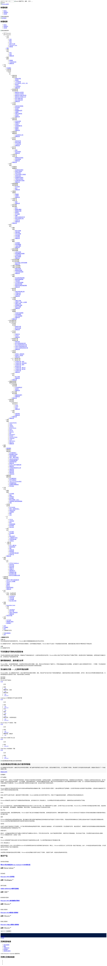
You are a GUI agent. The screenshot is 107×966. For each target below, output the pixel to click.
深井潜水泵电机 (19, 106)
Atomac (11, 425)
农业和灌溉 (12, 524)
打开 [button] (2, 681)
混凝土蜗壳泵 (18, 113)
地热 (10, 502)
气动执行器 (18, 370)
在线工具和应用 (13, 612)
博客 (7, 48)
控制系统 (17, 413)
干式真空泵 (18, 144)
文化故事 (11, 599)
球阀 (13, 229)
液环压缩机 (18, 142)
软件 (13, 375)
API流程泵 (18, 86)
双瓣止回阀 (18, 300)
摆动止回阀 (18, 306)
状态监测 (11, 566)
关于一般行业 (12, 545)
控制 (13, 412)
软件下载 (11, 611)
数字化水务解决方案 (14, 575)
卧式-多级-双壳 (19, 100)
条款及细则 (6, 944)
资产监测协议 (12, 480)
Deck (16, 407)
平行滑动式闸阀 (19, 282)
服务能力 (8, 451)
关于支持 (8, 620)
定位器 (14, 325)
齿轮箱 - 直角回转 (19, 354)
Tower (16, 406)
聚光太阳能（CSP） (14, 499)
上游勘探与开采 (13, 537)
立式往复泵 (18, 121)
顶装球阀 (17, 232)
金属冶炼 (11, 550)
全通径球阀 (18, 255)
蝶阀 (13, 241)
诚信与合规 (12, 43)
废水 (10, 522)
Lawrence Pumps (13, 437)
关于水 (11, 519)
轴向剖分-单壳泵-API (20, 96)
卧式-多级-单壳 (19, 98)
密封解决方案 (12, 572)
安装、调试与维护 (14, 457)
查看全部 (11, 55)
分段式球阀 (18, 252)
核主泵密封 (18, 151)
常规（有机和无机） (14, 508)
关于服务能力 (12, 452)
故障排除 (11, 470)
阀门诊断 (17, 376)
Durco (10, 429)
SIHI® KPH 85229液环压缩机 (10, 888)
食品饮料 (11, 551)
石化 (10, 515)
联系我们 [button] (3, 936)
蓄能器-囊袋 (18, 209)
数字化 (8, 586)
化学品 (8, 505)
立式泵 (14, 104)
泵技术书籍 (9, 615)
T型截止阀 (18, 294)
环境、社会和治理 (11, 593)
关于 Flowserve (7, 34)
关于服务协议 (12, 478)
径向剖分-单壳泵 (19, 93)
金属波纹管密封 (19, 177)
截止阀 (14, 290)
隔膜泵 (17, 128)
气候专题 (11, 597)
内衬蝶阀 (17, 243)
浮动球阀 (17, 236)
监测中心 (11, 569)
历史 (10, 39)
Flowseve (11, 431)
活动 (7, 51)
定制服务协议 (12, 483)
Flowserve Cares (13, 45)
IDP (10, 433)
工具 (7, 608)
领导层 (11, 46)
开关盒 (14, 332)
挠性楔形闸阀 (18, 284)
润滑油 (14, 192)
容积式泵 (14, 119)
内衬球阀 (17, 235)
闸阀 (13, 276)
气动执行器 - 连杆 (19, 361)
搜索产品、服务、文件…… (26, 1)
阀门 (10, 226)
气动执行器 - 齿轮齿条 (21, 363)
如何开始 (11, 564)
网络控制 (17, 341)
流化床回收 (18, 159)
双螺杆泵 (17, 122)
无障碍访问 (6, 947)
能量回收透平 (18, 395)
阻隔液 (17, 194)
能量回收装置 (12, 382)
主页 (4, 625)
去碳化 (8, 584)
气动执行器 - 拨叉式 (20, 367)
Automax (11, 426)
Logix (10, 439)
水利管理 (11, 521)
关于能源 (11, 493)
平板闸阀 (17, 281)
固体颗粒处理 (18, 110)
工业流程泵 (18, 81)
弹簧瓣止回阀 (18, 305)
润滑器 (17, 195)
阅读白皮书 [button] (4, 772)
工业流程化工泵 (19, 135)
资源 (4, 603)
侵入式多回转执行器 (20, 343)
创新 (4, 559)
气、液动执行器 (16, 360)
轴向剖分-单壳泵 (19, 92)
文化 (10, 42)
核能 (10, 495)
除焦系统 (11, 401)
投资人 (5, 10)
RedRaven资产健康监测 (15, 464)
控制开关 (17, 334)
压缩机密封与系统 (19, 180)
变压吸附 (11, 533)
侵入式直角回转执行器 (21, 344)
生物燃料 (11, 512)
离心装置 (14, 393)
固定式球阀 (18, 230)
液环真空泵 (18, 141)
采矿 (10, 548)
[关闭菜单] (3, 18)
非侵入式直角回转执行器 (21, 347)
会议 (10, 54)
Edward (11, 430)
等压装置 (14, 385)
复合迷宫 (17, 186)
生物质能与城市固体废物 (15, 501)
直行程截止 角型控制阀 (21, 262)
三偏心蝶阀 (18, 246)
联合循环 (11, 498)
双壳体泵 (17, 107)
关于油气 (11, 531)
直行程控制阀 (15, 261)
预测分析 (11, 463)
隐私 (4, 946)
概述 (10, 40)
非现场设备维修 (13, 460)
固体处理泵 (18, 78)
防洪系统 (11, 525)
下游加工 (11, 540)
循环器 (17, 212)
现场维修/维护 (13, 461)
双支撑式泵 (15, 90)
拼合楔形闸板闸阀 (19, 277)
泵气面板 (17, 214)
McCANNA (12, 441)
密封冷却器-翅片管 (20, 217)
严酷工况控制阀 (16, 267)
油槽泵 (17, 112)
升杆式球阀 (18, 233)
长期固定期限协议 (14, 484)
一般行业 (8, 543)
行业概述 (5, 627)
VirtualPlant (12, 609)
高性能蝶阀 (18, 244)
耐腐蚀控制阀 (18, 270)
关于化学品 (12, 507)
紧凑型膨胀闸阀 (19, 279)
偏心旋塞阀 (18, 256)
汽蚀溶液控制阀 (19, 271)
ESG (4, 591)
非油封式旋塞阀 (19, 312)
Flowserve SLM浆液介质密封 (9, 912)
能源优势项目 (9, 587)
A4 (4, 688)
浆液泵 (17, 80)
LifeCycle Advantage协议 (15, 481)
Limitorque (11, 438)
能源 (7, 492)
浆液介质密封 (18, 171)
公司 (7, 37)
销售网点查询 (9, 621)
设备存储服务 (12, 455)
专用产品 (14, 156)
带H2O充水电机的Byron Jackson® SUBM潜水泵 (15, 864)
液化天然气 (12, 536)
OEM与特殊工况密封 (20, 174)
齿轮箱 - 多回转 (19, 355)
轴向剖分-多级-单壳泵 (20, 95)
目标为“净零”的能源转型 (12, 580)
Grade (16, 405)
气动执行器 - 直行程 (20, 369)
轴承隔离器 (15, 185)
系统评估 (11, 469)
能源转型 (5, 578)
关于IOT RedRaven (14, 563)
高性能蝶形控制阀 (19, 253)
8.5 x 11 (5, 695)
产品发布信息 (12, 62)
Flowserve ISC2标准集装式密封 (10, 900)
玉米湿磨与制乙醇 (14, 553)
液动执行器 (18, 366)
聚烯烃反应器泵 (19, 157)
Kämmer (11, 435)
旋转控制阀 (15, 250)
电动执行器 (15, 340)
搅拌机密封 (18, 176)
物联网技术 (12, 570)
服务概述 (8, 448)
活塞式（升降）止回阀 (21, 302)
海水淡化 (11, 527)
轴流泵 (17, 84)
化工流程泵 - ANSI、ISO (21, 83)
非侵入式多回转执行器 (21, 346)
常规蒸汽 (11, 496)
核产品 (14, 148)
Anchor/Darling (13, 422)
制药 (10, 513)
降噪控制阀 (18, 268)
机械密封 (14, 168)
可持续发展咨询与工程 (15, 467)
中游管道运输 (12, 539)
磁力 (16, 188)
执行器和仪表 (12, 322)
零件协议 (11, 486)
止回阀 (14, 299)
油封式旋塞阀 (18, 316)
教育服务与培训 (13, 454)
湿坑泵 (17, 115)
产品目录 (8, 71)
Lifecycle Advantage (14, 458)
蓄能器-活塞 (18, 211)
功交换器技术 (18, 387)
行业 (4, 489)
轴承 (16, 201)
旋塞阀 (14, 311)
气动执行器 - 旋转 (19, 364)
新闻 (7, 58)
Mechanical (15, 403)
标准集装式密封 (19, 170)
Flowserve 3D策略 (10, 581)
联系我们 (8, 623)
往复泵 (17, 124)
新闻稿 (11, 60)
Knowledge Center (10, 605)
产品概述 (8, 68)
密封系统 (14, 206)
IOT (7, 560)
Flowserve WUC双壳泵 (7, 876)
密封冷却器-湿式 (19, 218)
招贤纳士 (5, 12)
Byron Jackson (12, 428)
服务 (4, 446)
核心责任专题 (12, 600)
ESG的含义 (12, 596)
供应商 (5, 13)
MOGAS (11, 442)
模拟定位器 (18, 326)
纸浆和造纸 (12, 546)
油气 (7, 530)
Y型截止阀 (18, 293)
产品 (4, 66)
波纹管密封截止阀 (19, 291)
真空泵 (14, 139)
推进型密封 (18, 173)
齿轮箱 (14, 352)
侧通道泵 (14, 133)
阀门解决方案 (12, 573)
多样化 (8, 583)
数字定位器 (18, 328)
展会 (10, 52)
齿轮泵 (17, 127)
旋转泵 (17, 389)
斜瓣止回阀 (18, 303)
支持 (4, 618)
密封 (10, 165)
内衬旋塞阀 (18, 314)
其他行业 (11, 554)
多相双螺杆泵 (18, 125)
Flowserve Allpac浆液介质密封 (10, 924)
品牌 (7, 421)
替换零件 (11, 466)
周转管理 (11, 472)
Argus (10, 424)
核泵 (16, 150)
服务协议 (8, 477)
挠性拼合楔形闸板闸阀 (21, 285)
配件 (16, 208)
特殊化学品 (12, 510)
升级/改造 (11, 473)
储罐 (16, 215)
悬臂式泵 (14, 77)
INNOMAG (12, 434)
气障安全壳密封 (19, 179)
